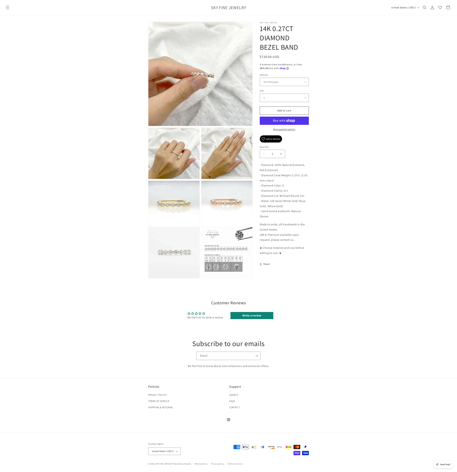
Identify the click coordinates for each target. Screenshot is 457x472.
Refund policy (201, 464)
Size (262, 90)
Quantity (264, 146)
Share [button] (266, 264)
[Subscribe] (256, 356)
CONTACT (234, 407)
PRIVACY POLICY (157, 394)
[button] (7, 7)
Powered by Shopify (182, 464)
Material (264, 74)
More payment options (284, 129)
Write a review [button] (251, 315)
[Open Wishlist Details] (440, 7)
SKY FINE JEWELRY (163, 464)
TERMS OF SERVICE (158, 401)
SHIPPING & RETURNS (160, 407)
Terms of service (235, 464)
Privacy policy (217, 464)
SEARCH (233, 394)
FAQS (232, 401)
